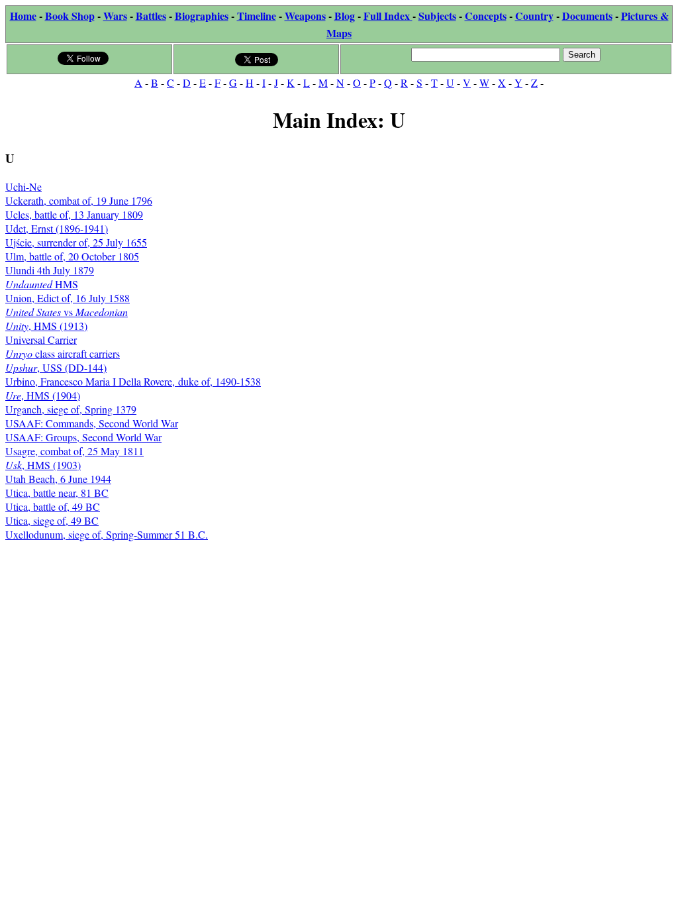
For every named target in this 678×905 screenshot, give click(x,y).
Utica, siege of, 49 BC (52, 520)
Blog (344, 15)
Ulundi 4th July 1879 (49, 270)
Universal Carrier (41, 339)
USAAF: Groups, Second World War (83, 437)
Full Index (387, 15)
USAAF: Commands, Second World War (91, 423)
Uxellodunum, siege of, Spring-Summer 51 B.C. (106, 534)
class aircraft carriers (76, 353)
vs (66, 312)
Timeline (256, 15)
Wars (115, 15)
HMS (41, 284)
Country (534, 15)
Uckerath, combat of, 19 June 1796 (78, 200)
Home (23, 15)
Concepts (486, 15)
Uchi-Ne (23, 186)
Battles (151, 15)
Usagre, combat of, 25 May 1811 (74, 451)
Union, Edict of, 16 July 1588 (67, 298)
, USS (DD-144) (56, 367)
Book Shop (70, 15)
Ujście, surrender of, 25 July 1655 (76, 242)
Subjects (437, 15)
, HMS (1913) (46, 326)
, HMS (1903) (43, 465)
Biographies (201, 15)
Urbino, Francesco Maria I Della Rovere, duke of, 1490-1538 (133, 381)
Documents (587, 15)
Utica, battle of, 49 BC (52, 506)
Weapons (305, 15)
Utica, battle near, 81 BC (57, 493)
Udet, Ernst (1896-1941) (56, 228)
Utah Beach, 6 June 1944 (58, 479)
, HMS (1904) (42, 395)
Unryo (18, 353)
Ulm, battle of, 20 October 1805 (72, 256)
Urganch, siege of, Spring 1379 (70, 409)
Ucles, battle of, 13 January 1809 (74, 214)
